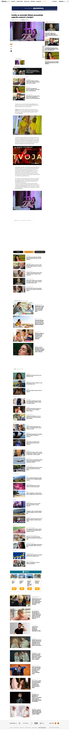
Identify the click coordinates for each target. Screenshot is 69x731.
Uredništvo (11, 727)
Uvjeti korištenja (22, 727)
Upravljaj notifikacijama (43, 727)
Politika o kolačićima (34, 727)
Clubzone (44, 1)
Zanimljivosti (20, 1)
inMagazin (38, 1)
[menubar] (68, 1)
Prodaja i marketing (16, 727)
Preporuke (32, 1)
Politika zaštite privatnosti (28, 727)
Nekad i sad (26, 1)
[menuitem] (68, 1)
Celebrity (13, 1)
